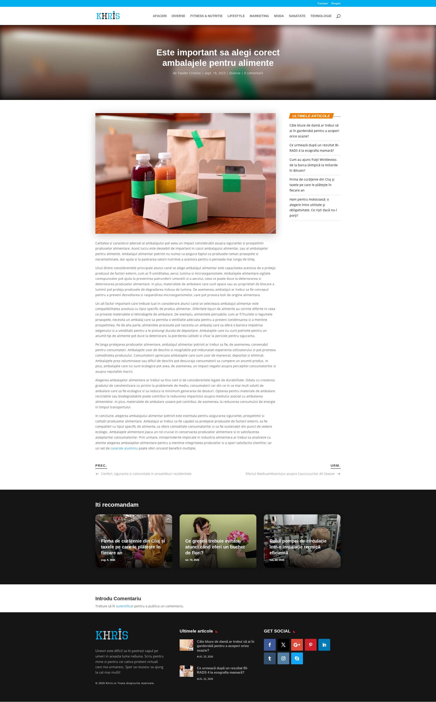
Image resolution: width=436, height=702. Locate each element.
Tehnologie (321, 16)
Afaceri (160, 16)
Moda (279, 16)
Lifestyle (236, 16)
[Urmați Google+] (297, 645)
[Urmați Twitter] (283, 645)
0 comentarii (253, 73)
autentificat (124, 606)
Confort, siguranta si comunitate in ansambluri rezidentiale (146, 473)
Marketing (259, 16)
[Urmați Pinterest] (311, 645)
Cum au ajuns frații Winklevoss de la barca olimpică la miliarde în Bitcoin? (314, 165)
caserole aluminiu (124, 448)
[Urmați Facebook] (270, 645)
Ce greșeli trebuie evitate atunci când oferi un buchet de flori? (215, 546)
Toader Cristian (189, 73)
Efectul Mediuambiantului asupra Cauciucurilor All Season (290, 473)
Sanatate (297, 16)
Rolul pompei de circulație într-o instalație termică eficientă (298, 546)
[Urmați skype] (297, 658)
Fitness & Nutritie (206, 16)
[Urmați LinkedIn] (324, 645)
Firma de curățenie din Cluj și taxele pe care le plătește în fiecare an (312, 184)
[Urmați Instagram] (283, 658)
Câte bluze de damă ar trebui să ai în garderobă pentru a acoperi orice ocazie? (314, 130)
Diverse (178, 16)
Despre (336, 3)
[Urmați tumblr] (270, 658)
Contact (322, 3)
